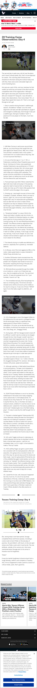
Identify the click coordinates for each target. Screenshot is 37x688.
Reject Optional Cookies (18, 680)
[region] (18, 669)
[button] (18, 61)
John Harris (11, 45)
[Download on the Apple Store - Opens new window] (12, 644)
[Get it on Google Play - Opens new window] (24, 645)
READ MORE (18, 28)
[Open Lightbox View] (18, 521)
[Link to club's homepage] (3, 12)
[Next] (24, 530)
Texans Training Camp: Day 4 (16, 499)
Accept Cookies (18, 684)
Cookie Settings (18, 675)
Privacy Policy (22, 671)
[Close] (35, 21)
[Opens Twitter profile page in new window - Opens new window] (9, 49)
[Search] (31, 13)
